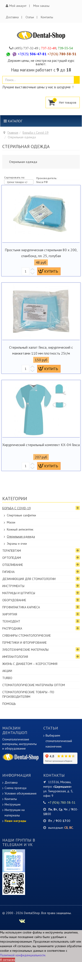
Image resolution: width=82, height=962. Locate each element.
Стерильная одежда (21, 536)
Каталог (14, 121)
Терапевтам (11, 551)
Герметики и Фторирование (24, 642)
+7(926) (61, 54)
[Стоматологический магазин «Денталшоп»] (41, 35)
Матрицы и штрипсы (18, 593)
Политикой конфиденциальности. (23, 955)
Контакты (47, 17)
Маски (11, 522)
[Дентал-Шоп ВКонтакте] (22, 922)
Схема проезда (15, 788)
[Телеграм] (13, 860)
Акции (7, 671)
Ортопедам (11, 558)
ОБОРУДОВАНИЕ (14, 600)
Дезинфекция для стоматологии (29, 579)
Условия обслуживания (20, 793)
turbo (7, 678)
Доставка (12, 17)
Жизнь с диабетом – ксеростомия (29, 664)
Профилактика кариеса (21, 607)
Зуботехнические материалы (25, 650)
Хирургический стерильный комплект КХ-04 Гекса (41, 444)
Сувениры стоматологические (26, 635)
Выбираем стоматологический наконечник (59, 740)
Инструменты (13, 586)
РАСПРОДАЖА (12, 628)
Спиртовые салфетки (21, 515)
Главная (13, 133)
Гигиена (8, 572)
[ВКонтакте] (13, 883)
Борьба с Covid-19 (36, 133)
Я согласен (7, 960)
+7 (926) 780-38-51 (61, 802)
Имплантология (15, 657)
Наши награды (15, 821)
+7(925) (32, 54)
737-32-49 (30, 48)
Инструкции (12, 804)
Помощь (9, 704)
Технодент (11, 621)
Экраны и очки (17, 543)
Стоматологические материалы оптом (33, 685)
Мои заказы (41, 6)
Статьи (30, 17)
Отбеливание (12, 565)
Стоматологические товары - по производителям (28, 694)
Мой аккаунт (17, 6)
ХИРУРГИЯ (9, 614)
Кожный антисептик (20, 529)
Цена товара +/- (17, 182)
